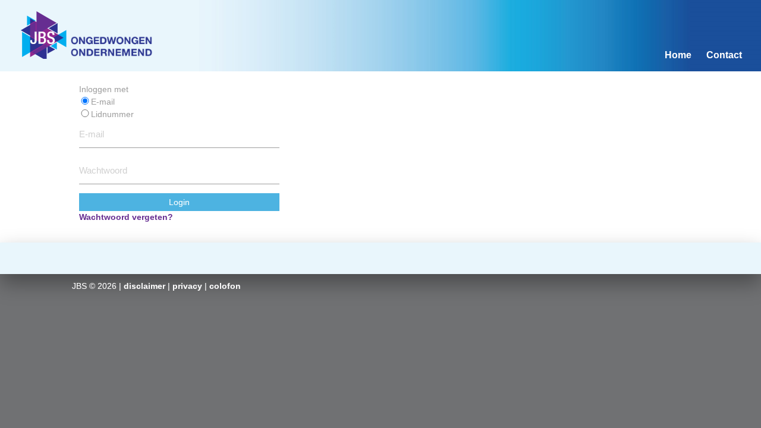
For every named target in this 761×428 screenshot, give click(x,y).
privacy (187, 286)
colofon (225, 286)
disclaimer (144, 286)
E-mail (103, 101)
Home (678, 55)
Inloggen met (103, 89)
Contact (724, 55)
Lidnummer (112, 114)
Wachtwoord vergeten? (126, 217)
